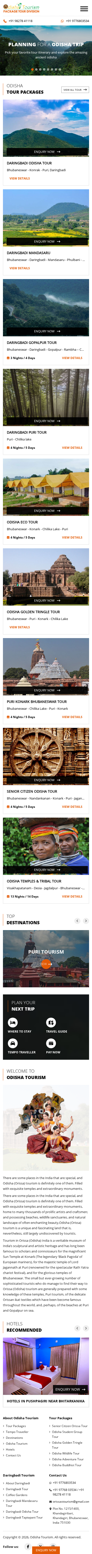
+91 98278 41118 (20, 21)
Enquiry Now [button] (46, 1550)
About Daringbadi (18, 1483)
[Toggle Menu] (84, 8)
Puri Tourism (46, 957)
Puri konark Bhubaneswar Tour (37, 701)
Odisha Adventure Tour (68, 1459)
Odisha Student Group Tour (67, 1434)
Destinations (14, 1438)
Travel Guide (56, 1031)
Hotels (10, 1449)
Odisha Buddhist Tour (66, 1465)
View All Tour (72, 89)
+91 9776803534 (77, 21)
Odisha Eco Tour (22, 522)
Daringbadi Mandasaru (28, 252)
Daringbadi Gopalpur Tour (32, 342)
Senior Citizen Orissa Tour (70, 1426)
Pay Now (53, 1052)
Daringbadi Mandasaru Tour (22, 1503)
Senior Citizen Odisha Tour (32, 791)
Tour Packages (16, 1426)
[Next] (86, 921)
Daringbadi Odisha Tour (29, 163)
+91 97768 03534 (65, 1490)
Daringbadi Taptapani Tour (24, 1517)
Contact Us (13, 1455)
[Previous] (77, 921)
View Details (20, 178)
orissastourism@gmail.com (71, 1501)
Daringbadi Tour (17, 1489)
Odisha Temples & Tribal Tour (34, 881)
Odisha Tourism (16, 1443)
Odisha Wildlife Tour (65, 1453)
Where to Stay (19, 1031)
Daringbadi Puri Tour (27, 432)
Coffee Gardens (16, 1495)
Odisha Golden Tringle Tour (33, 611)
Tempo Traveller (22, 1052)
